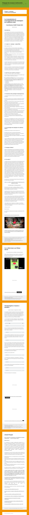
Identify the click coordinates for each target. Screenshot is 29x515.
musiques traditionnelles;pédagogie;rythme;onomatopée (12, 240)
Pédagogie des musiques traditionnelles (12, 3)
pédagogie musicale (20, 240)
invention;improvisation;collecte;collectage (14, 238)
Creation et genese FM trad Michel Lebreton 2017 (11, 489)
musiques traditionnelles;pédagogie (14, 508)
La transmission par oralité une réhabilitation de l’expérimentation (14, 496)
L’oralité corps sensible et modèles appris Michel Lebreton (12, 494)
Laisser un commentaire (8, 241)
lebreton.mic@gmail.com (9, 479)
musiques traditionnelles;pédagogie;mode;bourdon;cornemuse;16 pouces (11, 239)
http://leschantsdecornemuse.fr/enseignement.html (11, 215)
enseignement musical (14, 237)
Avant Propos (8, 435)
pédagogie (16, 240)
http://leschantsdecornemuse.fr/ (13, 484)
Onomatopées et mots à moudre (11, 306)
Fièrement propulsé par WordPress (8, 513)
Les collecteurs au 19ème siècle (12, 248)
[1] (4, 230)
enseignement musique (20, 237)
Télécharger (19, 292)
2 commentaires (21, 508)
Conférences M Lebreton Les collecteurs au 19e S (10, 292)
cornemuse (10, 237)
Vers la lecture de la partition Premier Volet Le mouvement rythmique (13, 396)
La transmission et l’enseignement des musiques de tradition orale (13, 20)
